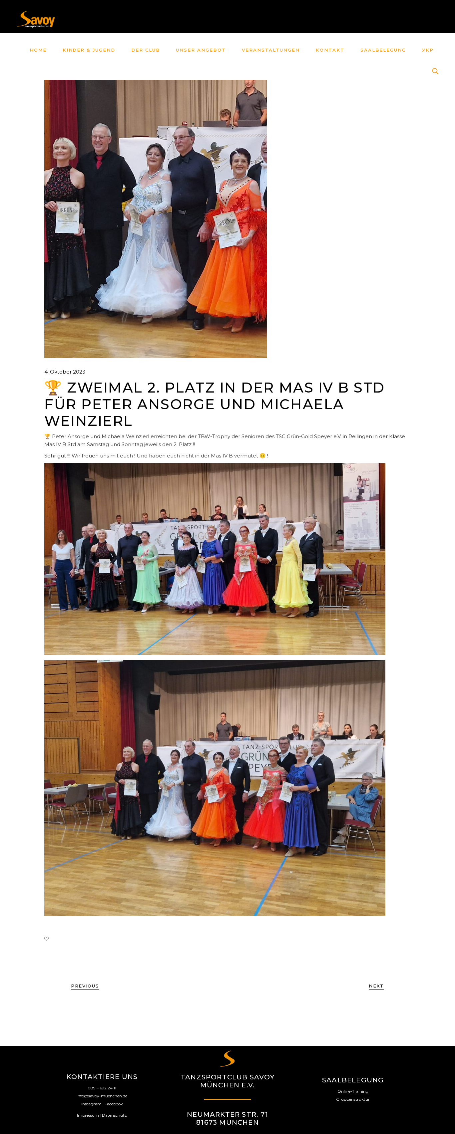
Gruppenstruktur (353, 1099)
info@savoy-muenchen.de (102, 1095)
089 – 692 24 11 (102, 1087)
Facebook (114, 1103)
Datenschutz (114, 1115)
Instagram (91, 1103)
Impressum (88, 1115)
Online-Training (352, 1091)
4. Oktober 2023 (64, 372)
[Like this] (46, 939)
